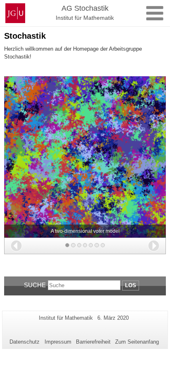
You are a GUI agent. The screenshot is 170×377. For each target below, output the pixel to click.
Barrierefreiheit (93, 342)
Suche (35, 284)
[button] (16, 245)
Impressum (58, 342)
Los (130, 285)
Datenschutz (24, 342)
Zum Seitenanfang (137, 342)
